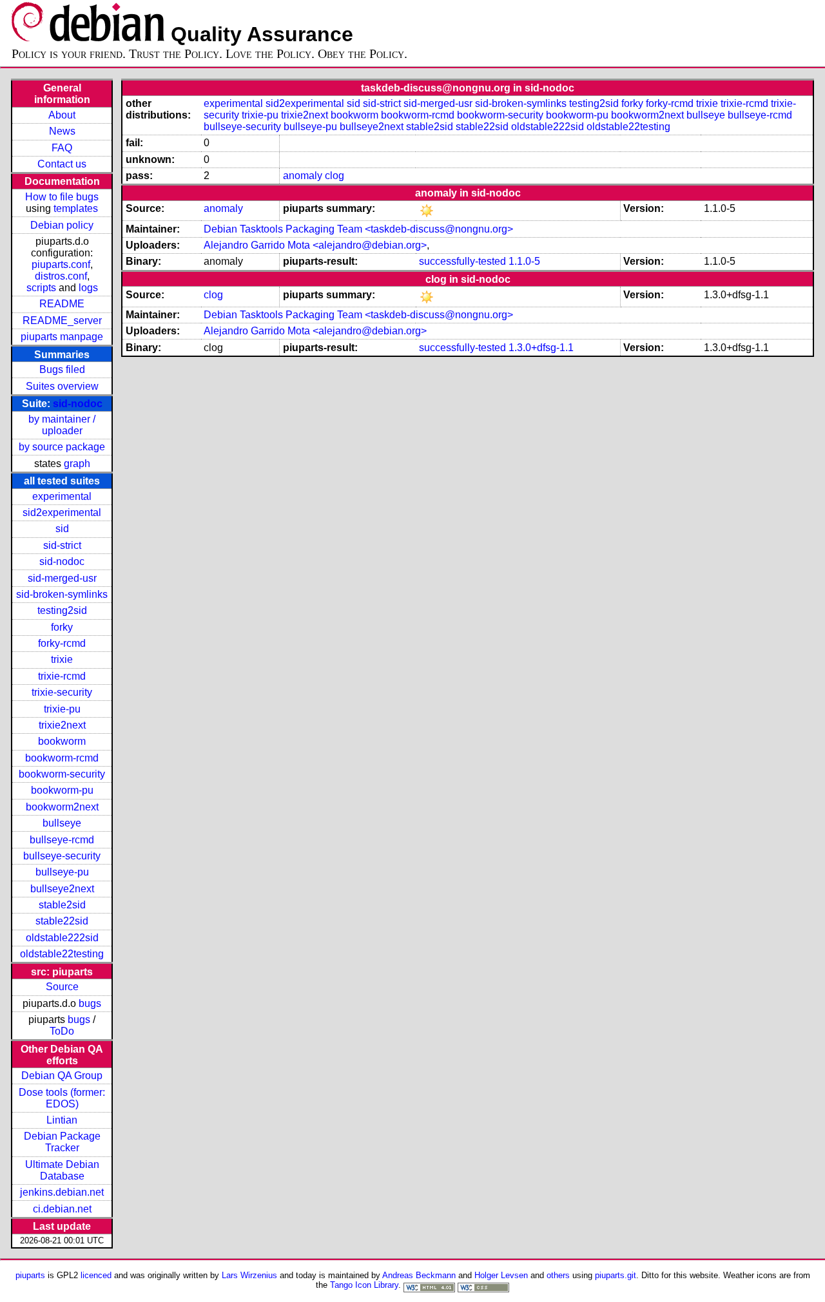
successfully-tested (462, 261)
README (61, 303)
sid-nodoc (77, 403)
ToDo (62, 1031)
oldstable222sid (62, 937)
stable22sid (61, 920)
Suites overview (62, 386)
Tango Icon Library (364, 1285)
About (61, 115)
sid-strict (62, 545)
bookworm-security (62, 774)
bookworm (62, 741)
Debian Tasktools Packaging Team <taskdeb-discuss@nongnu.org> (358, 229)
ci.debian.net (62, 1208)
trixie (62, 659)
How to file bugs (62, 196)
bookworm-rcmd (62, 757)
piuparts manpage (62, 336)
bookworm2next (62, 806)
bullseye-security (62, 855)
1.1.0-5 (524, 261)
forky (62, 627)
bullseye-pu (62, 871)
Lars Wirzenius (249, 1275)
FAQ (62, 147)
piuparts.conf (61, 264)
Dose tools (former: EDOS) (62, 1098)
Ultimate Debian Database (62, 1170)
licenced (96, 1275)
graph (77, 463)
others (558, 1275)
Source (62, 986)
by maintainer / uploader (61, 425)
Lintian (61, 1120)
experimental (62, 496)
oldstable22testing (62, 953)
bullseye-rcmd (62, 839)
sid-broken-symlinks (62, 594)
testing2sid (62, 610)
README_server (62, 320)
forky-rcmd (62, 643)
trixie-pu (62, 709)
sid (62, 528)
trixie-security (62, 692)
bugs (90, 1003)
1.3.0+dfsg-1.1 (541, 347)
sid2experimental (62, 512)
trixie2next (62, 725)
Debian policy (61, 225)
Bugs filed (62, 369)
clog (334, 175)
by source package (62, 446)
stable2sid (62, 904)
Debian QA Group (61, 1075)
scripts (41, 287)
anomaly (302, 175)
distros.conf (61, 276)
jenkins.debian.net (62, 1192)
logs (88, 287)
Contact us (61, 163)
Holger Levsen (501, 1275)
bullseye (62, 823)
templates (75, 208)
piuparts (30, 1275)
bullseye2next (62, 888)
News (62, 131)
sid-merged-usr (62, 578)
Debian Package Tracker (62, 1142)
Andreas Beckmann (419, 1275)
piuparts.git (615, 1275)
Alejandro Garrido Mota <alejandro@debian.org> (315, 245)
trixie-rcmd (62, 676)
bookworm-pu (62, 790)
